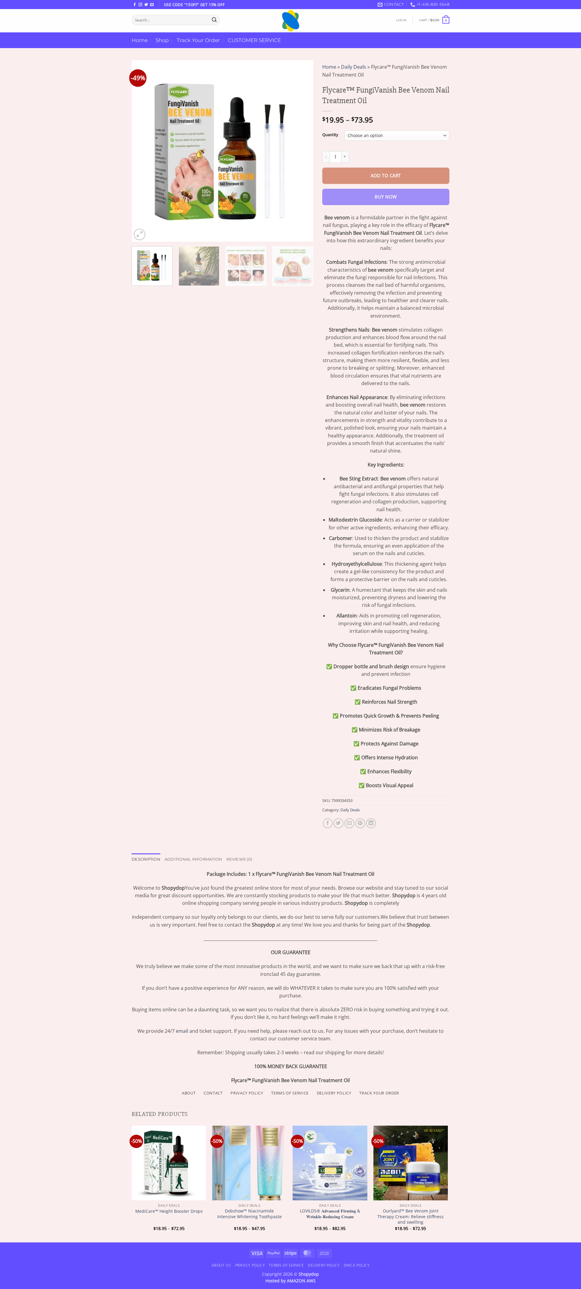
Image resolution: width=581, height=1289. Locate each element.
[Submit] (214, 20)
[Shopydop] (290, 20)
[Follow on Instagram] (140, 5)
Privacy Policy (250, 1265)
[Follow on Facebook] (134, 5)
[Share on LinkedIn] (371, 823)
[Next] (302, 151)
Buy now (386, 197)
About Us (221, 1265)
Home (140, 40)
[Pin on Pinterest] (360, 823)
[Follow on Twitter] (146, 5)
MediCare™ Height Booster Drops (169, 1211)
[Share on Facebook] (328, 823)
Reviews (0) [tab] (239, 859)
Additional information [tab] (193, 859)
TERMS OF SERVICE (290, 1093)
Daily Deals (353, 67)
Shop (162, 40)
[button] (401, 20)
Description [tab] (146, 859)
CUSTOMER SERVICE (254, 40)
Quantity (330, 135)
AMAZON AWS (301, 1281)
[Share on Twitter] (338, 823)
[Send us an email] (152, 5)
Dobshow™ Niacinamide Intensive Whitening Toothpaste (249, 1213)
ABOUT (188, 1093)
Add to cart (386, 175)
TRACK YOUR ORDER (379, 1093)
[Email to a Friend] (349, 823)
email (182, 1031)
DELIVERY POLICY (334, 1093)
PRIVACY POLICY (247, 1093)
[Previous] (142, 151)
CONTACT (213, 1093)
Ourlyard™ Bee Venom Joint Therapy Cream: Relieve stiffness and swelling (410, 1216)
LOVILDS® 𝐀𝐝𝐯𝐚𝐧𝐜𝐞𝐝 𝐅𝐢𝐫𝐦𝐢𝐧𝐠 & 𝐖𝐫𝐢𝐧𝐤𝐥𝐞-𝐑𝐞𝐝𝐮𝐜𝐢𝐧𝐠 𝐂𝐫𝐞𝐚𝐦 (330, 1213)
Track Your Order (198, 40)
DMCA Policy (357, 1265)
